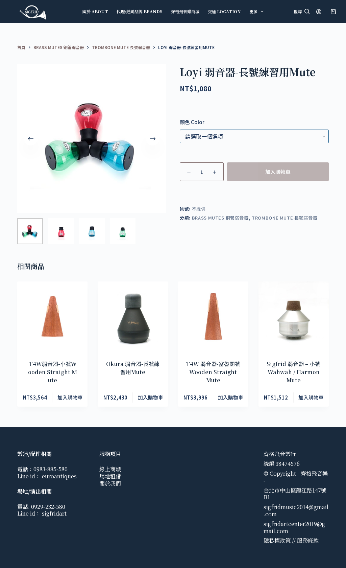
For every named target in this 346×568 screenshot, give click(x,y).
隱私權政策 (277, 540)
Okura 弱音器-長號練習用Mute (132, 368)
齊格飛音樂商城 (185, 11)
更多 (253, 11)
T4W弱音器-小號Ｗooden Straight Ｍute (52, 372)
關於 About (95, 11)
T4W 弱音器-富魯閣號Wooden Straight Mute (213, 372)
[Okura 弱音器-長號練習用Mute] (133, 316)
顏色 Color (192, 122)
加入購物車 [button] (70, 397)
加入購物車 (278, 171)
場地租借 (110, 476)
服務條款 (308, 540)
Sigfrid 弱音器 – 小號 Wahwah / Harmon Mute (293, 372)
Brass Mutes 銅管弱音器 (220, 217)
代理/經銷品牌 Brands (140, 11)
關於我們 (110, 483)
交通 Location (224, 11)
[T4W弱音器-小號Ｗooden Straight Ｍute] (52, 316)
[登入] (318, 11)
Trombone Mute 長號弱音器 (284, 217)
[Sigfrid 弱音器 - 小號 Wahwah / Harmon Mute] (293, 316)
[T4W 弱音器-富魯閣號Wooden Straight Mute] (213, 316)
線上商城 (110, 469)
